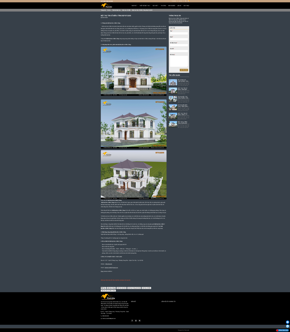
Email (171, 37)
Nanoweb (186, 330)
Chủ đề (172, 48)
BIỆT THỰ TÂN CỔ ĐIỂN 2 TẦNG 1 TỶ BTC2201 (182, 114)
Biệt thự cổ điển (126, 10)
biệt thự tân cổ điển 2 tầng (108, 290)
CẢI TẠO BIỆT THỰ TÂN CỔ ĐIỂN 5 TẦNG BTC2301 (183, 97)
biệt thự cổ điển (146, 288)
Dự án (108, 10)
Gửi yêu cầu (184, 70)
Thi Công (163, 5)
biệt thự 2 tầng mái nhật (134, 288)
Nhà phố (134, 5)
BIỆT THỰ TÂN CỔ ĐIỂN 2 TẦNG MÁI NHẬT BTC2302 (182, 89)
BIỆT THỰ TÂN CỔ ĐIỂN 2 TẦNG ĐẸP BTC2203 (142, 10)
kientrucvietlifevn (108, 271)
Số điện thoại (173, 42)
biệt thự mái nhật (121, 288)
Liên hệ (180, 1)
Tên (171, 31)
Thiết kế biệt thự (144, 5)
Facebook (174, 1)
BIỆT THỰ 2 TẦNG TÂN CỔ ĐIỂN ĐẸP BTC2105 (182, 122)
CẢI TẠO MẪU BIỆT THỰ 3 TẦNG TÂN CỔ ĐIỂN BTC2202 (183, 105)
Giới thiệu (186, 5)
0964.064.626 (109, 1)
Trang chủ (103, 10)
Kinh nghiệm (171, 5)
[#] (139, 320)
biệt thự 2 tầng (111, 288)
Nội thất (155, 5)
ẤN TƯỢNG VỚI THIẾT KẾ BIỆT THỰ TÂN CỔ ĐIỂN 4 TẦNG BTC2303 (183, 80)
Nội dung (172, 54)
